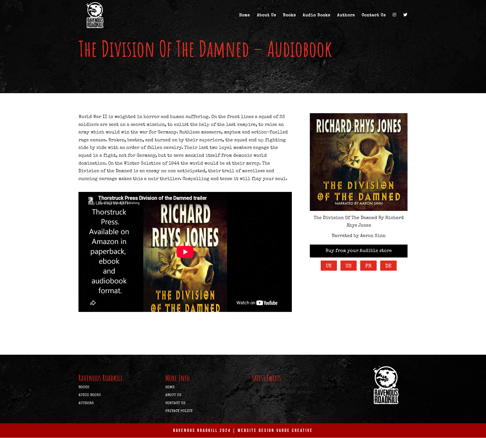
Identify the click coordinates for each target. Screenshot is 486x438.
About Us (266, 15)
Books (289, 15)
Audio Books (316, 15)
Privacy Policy (179, 411)
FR (368, 266)
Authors (346, 15)
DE (388, 266)
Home (244, 15)
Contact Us (374, 15)
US (349, 266)
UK (329, 266)
